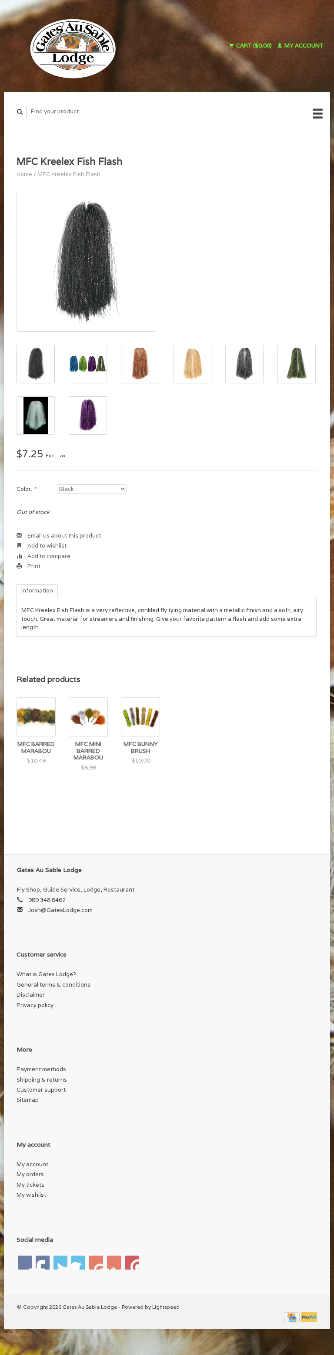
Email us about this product (63, 535)
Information (37, 590)
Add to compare (48, 556)
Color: (26, 489)
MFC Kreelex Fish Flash (68, 174)
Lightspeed (166, 1307)
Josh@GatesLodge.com (60, 910)
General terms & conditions (53, 984)
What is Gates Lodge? (46, 974)
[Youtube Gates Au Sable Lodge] (96, 1263)
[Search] (20, 112)
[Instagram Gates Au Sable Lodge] (132, 1263)
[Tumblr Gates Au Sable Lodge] (114, 1263)
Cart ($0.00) (254, 45)
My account (303, 45)
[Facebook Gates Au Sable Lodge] (25, 1263)
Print (33, 566)
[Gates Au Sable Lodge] (96, 45)
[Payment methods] (292, 1317)
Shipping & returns (42, 1079)
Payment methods (41, 1069)
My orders (30, 1174)
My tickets (30, 1184)
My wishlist (31, 1194)
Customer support (41, 1089)
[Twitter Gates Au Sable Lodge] (43, 1263)
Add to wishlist (46, 545)
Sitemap (28, 1099)
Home (24, 174)
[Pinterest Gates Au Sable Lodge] (78, 1263)
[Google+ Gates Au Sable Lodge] (60, 1263)
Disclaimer (31, 994)
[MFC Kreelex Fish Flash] (86, 262)
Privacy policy (35, 1005)
